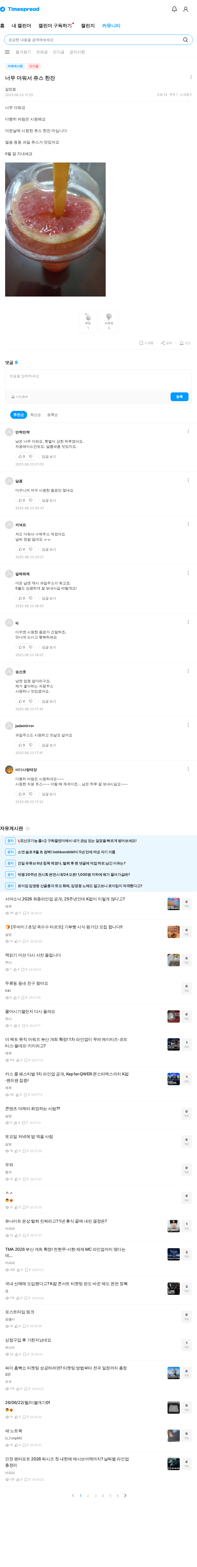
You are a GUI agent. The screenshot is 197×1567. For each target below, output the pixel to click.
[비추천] (31, 456)
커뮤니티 (111, 25)
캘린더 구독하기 (55, 25)
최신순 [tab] (35, 414)
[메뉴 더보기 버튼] (7, 52)
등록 (179, 396)
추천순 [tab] (18, 414)
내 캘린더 (21, 25)
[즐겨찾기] (28, 828)
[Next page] (125, 1495)
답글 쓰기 (49, 456)
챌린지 (88, 25)
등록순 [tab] (52, 414)
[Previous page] (73, 1495)
